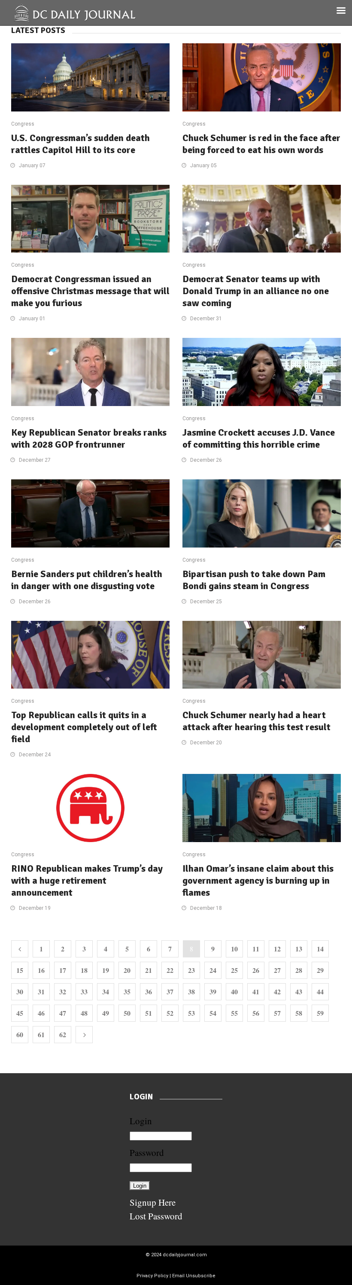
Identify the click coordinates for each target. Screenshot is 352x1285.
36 (148, 991)
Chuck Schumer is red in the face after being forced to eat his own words (261, 144)
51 (148, 1013)
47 (62, 1013)
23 (191, 970)
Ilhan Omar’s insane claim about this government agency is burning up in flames (258, 880)
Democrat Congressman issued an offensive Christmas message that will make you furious (90, 291)
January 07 (32, 166)
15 (19, 970)
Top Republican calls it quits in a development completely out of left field (84, 727)
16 (41, 970)
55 (234, 1013)
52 (170, 1013)
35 (127, 991)
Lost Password (156, 1216)
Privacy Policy (152, 1276)
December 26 (206, 460)
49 (105, 1013)
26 (255, 970)
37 (170, 991)
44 (320, 991)
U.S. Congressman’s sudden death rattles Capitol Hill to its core (80, 144)
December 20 (206, 743)
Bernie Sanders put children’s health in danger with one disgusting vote (86, 580)
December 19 (35, 908)
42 (277, 991)
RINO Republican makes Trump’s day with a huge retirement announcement (87, 880)
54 (212, 1013)
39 (212, 991)
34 (105, 991)
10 (234, 949)
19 (105, 970)
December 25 (206, 602)
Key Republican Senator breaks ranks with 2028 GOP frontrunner (89, 438)
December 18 (206, 908)
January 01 (32, 319)
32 (62, 991)
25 (234, 970)
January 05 (203, 166)
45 (19, 1013)
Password (147, 1153)
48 (84, 1013)
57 (277, 1013)
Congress (22, 124)
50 (127, 1013)
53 (191, 1013)
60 (19, 1034)
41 (255, 991)
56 (255, 1013)
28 (298, 970)
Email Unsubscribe (193, 1276)
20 (127, 970)
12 (277, 949)
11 (255, 949)
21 (148, 970)
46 (41, 1013)
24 (212, 970)
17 (62, 970)
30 (19, 991)
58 (298, 1013)
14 (320, 949)
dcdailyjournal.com (185, 1255)
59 (320, 1013)
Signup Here (153, 1202)
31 (41, 991)
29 (320, 970)
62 (62, 1034)
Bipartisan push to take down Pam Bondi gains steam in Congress (253, 580)
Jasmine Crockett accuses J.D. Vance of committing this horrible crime (258, 438)
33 (84, 991)
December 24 (35, 755)
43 (298, 991)
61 (41, 1034)
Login (141, 1121)
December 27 (35, 460)
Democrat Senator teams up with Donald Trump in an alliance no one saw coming (255, 291)
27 (277, 970)
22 (170, 970)
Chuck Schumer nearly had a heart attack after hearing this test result (256, 721)
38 (191, 991)
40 (234, 991)
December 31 (206, 319)
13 (298, 949)
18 (84, 970)
